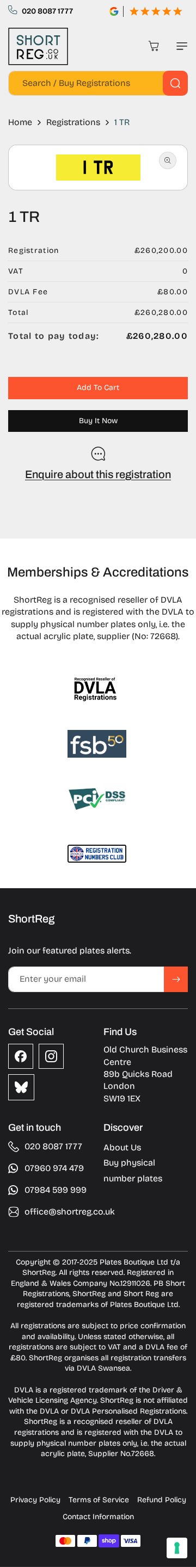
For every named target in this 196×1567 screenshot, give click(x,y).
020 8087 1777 (47, 11)
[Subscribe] (176, 979)
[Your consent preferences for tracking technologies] (177, 1548)
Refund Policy (161, 1499)
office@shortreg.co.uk (69, 1211)
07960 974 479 (54, 1168)
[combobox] (98, 83)
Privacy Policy (35, 1499)
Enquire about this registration (98, 474)
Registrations (73, 122)
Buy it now (98, 420)
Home (20, 122)
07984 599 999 (55, 1190)
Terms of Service (99, 1499)
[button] (179, 46)
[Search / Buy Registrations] (175, 83)
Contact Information (98, 1516)
